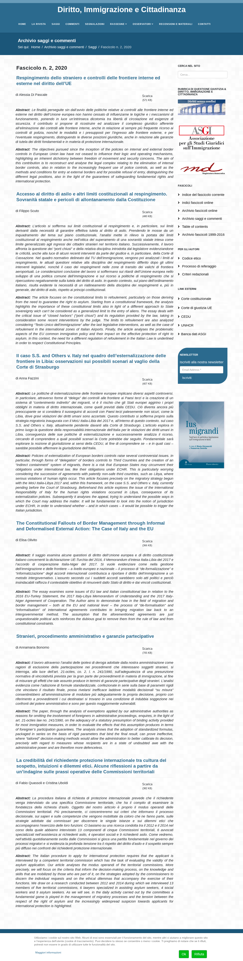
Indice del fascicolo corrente (202, 195)
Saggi (56, 24)
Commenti (72, 24)
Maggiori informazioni (48, 952)
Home (22, 24)
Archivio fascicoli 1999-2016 (203, 235)
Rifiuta (199, 954)
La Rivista (39, 24)
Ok (184, 954)
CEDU (186, 316)
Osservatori (142, 24)
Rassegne (117, 24)
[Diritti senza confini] (202, 107)
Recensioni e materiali (175, 24)
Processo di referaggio (198, 266)
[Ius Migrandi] (202, 434)
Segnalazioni (94, 24)
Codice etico (191, 258)
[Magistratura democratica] (202, 168)
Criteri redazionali (195, 274)
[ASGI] (202, 138)
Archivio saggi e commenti (64, 47)
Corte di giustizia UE (196, 308)
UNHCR (187, 325)
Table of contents (194, 227)
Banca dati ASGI (193, 334)
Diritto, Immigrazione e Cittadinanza (122, 9)
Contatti (204, 24)
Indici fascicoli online (197, 203)
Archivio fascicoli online (199, 211)
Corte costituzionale (196, 299)
